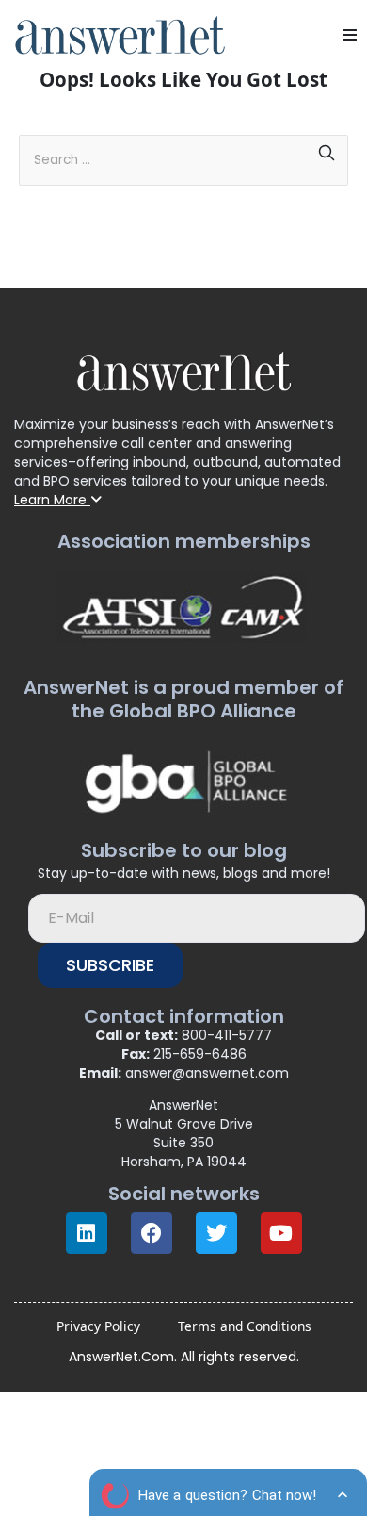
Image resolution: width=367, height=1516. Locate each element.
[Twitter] (216, 1233)
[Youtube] (281, 1233)
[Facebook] (151, 1233)
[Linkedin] (86, 1233)
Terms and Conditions (244, 1326)
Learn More (52, 499)
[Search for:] (183, 154)
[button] (350, 35)
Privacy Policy (98, 1326)
